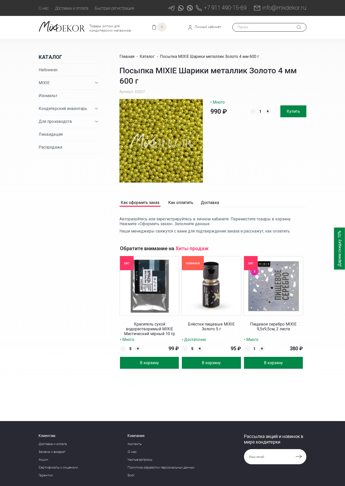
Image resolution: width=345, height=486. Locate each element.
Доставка (210, 203)
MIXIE (44, 82)
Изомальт (48, 95)
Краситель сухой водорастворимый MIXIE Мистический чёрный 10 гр (149, 329)
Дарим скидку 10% (339, 248)
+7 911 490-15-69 (225, 8)
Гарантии (46, 475)
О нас (44, 8)
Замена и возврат (52, 452)
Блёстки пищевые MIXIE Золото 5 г (211, 326)
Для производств (55, 121)
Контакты (135, 444)
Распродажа (50, 147)
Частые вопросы (140, 459)
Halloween (48, 69)
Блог (131, 475)
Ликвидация (51, 134)
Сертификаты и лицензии (58, 467)
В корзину (149, 362)
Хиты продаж (192, 248)
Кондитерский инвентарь (63, 108)
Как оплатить (180, 203)
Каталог (50, 57)
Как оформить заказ (140, 203)
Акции (43, 459)
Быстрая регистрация (114, 8)
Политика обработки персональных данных (161, 467)
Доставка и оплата (71, 8)
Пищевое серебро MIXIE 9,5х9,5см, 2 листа (273, 326)
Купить (293, 111)
